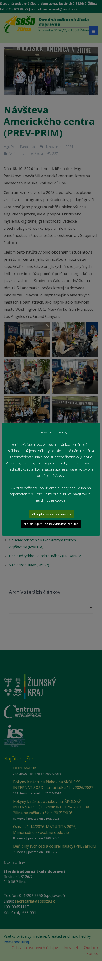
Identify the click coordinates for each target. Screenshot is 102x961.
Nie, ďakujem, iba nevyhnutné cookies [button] (51, 524)
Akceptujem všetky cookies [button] (51, 514)
